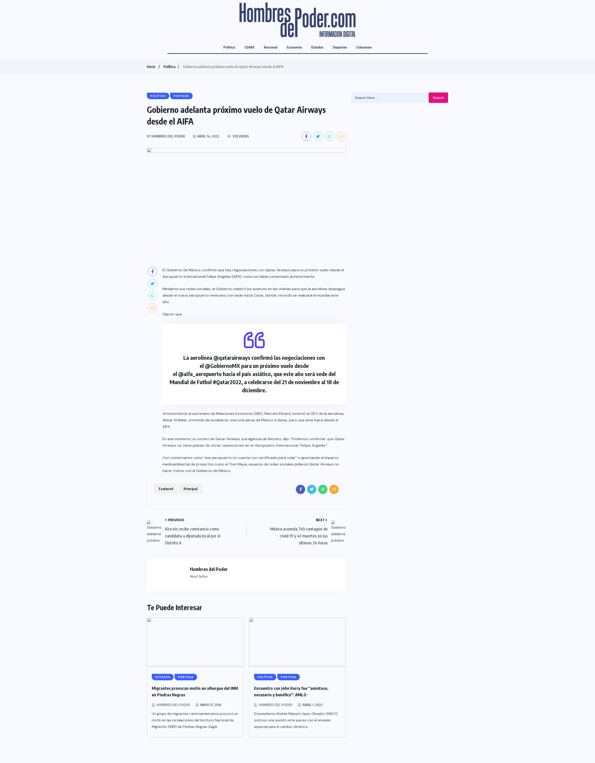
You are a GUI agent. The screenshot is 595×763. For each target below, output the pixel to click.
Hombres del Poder (173, 705)
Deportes (340, 47)
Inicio (151, 66)
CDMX (250, 47)
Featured (166, 489)
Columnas (364, 47)
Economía (294, 47)
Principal (190, 489)
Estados (317, 47)
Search (438, 97)
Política (229, 47)
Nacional (271, 47)
